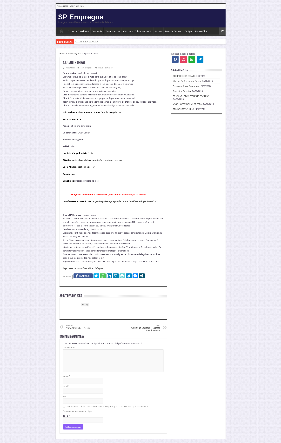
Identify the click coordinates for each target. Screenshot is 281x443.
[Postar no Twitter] (96, 275)
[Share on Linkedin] (109, 275)
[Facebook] (221, 6)
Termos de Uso (150, 6)
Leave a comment (105, 68)
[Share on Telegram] (129, 275)
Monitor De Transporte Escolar (187, 81)
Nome (66, 376)
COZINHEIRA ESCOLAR (86, 41)
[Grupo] (192, 59)
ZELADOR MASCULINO (183, 109)
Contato (92, 6)
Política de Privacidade (118, 6)
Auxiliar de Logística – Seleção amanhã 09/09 (145, 328)
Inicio (101, 6)
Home (62, 53)
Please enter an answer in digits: (78, 411)
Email (66, 386)
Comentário (69, 347)
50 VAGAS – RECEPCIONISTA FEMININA (191, 96)
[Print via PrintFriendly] (122, 275)
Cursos (158, 31)
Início (61, 30)
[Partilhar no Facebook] (83, 275)
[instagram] (224, 6)
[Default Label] (200, 59)
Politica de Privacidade (78, 31)
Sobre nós (135, 6)
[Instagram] (183, 59)
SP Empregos (80, 17)
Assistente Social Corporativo (186, 86)
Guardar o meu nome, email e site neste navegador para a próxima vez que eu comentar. (107, 406)
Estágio (188, 31)
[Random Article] (222, 31)
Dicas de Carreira (173, 31)
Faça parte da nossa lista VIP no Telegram (83, 268)
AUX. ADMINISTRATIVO (78, 326)
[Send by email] (116, 275)
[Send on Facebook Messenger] (135, 275)
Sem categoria (74, 53)
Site (64, 396)
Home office (201, 31)
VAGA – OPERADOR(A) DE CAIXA (187, 104)
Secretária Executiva (182, 91)
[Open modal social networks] (142, 275)
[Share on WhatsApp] (103, 275)
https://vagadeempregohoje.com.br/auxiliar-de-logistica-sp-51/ (124, 201)
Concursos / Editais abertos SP (137, 31)
